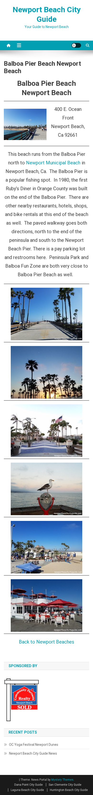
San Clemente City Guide (65, 784)
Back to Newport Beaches (46, 642)
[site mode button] (76, 45)
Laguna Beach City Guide (27, 790)
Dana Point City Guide (28, 784)
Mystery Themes (62, 779)
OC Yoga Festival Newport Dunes (33, 744)
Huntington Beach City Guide (69, 790)
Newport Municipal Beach (53, 163)
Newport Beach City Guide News (33, 753)
